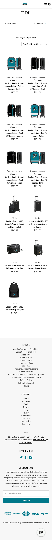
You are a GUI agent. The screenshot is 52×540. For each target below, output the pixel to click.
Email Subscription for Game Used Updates (26, 374)
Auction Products (26, 372)
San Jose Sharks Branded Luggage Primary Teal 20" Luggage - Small (14, 86)
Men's (26, 398)
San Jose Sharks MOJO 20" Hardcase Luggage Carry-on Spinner (37, 224)
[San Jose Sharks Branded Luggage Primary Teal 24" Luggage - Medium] (37, 110)
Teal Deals (26, 418)
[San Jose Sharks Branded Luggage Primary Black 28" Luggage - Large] (14, 157)
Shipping (26, 366)
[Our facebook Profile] (26, 457)
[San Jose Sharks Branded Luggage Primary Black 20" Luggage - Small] (37, 63)
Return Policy (26, 360)
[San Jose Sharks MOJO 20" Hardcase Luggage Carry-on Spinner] (37, 204)
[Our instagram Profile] (30, 457)
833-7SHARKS (39, 439)
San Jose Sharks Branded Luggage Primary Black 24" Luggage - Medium (14, 133)
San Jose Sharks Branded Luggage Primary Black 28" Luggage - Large (14, 180)
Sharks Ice (26, 424)
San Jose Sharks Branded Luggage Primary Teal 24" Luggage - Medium (37, 133)
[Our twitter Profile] (21, 457)
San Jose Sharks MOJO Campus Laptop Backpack (14, 308)
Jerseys (26, 407)
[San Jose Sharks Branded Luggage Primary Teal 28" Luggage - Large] (37, 157)
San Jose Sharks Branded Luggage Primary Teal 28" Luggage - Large (37, 180)
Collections (26, 415)
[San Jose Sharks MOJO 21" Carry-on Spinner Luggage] (37, 248)
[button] (26, 23)
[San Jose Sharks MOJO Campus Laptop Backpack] (14, 289)
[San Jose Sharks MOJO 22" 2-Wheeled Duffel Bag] (14, 248)
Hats (26, 410)
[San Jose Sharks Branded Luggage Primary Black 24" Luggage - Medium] (14, 110)
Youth (26, 404)
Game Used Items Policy (26, 352)
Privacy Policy (26, 380)
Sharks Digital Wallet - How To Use (26, 377)
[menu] (4, 4)
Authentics (26, 421)
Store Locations (26, 363)
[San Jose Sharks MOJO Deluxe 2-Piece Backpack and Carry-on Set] (14, 204)
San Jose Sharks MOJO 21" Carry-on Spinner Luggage (38, 267)
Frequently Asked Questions (26, 369)
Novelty (26, 413)
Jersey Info (26, 355)
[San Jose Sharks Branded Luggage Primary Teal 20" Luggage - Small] (14, 63)
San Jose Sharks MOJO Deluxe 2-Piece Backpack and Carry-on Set (14, 224)
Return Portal (26, 357)
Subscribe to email (26, 383)
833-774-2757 (25, 442)
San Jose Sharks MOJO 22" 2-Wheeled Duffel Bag (14, 267)
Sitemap (26, 386)
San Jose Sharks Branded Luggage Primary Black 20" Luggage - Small (37, 86)
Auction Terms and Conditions (26, 349)
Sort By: (26, 44)
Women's (26, 401)
